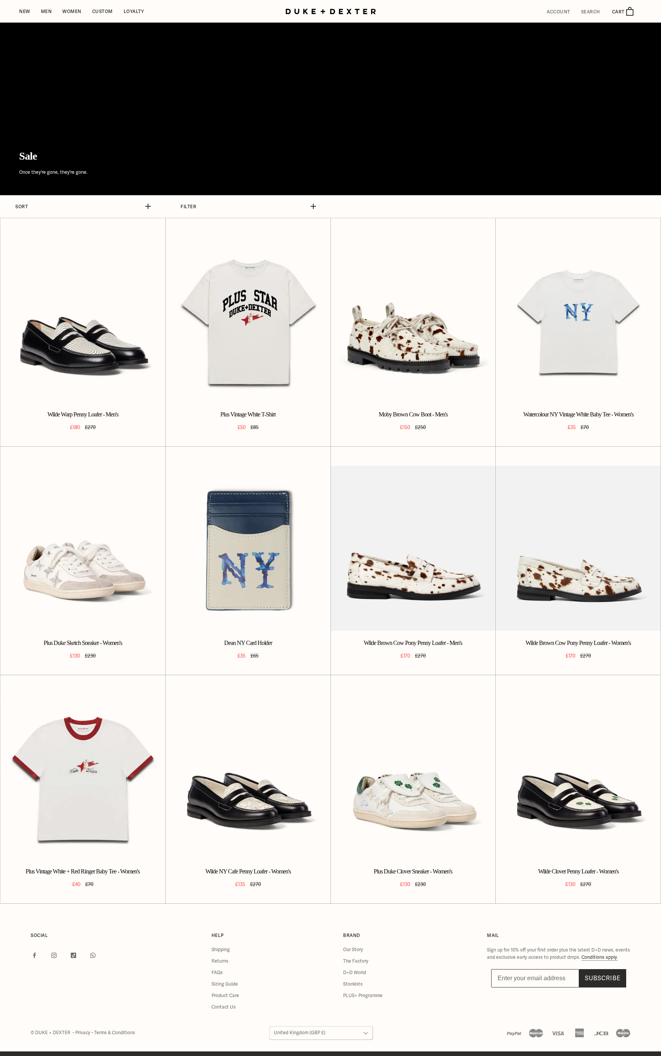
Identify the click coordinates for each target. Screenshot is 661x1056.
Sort (21, 206)
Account (558, 12)
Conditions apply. (599, 957)
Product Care (225, 996)
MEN (46, 11)
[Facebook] (34, 955)
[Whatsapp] (93, 955)
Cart (619, 11)
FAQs (217, 973)
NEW (24, 11)
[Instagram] (54, 955)
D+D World (354, 973)
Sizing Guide (225, 984)
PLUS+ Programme (363, 996)
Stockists (353, 984)
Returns (220, 961)
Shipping (221, 950)
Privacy (83, 1033)
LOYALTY (134, 11)
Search (590, 12)
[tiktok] (73, 955)
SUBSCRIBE (602, 978)
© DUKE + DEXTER (51, 1033)
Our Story (353, 950)
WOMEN (71, 11)
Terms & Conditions (114, 1033)
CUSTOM (102, 11)
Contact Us (224, 1007)
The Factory (355, 961)
